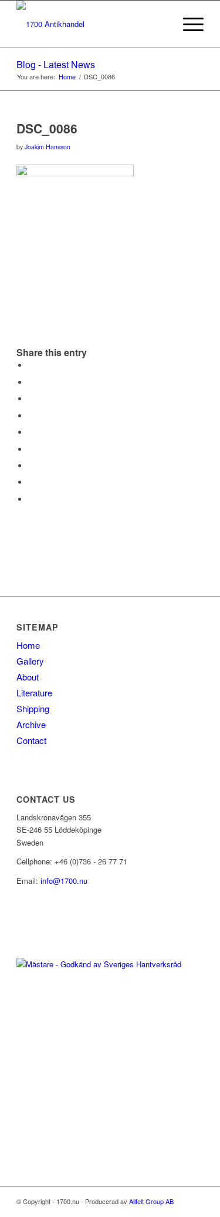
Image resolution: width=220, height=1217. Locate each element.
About (27, 676)
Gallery (30, 661)
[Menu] (187, 24)
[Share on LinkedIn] (31, 432)
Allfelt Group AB (151, 1201)
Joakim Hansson (47, 146)
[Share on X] (31, 382)
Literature (34, 692)
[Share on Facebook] (31, 365)
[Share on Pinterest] (31, 415)
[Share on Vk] (31, 465)
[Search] (159, 24)
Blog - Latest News (55, 64)
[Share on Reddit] (31, 482)
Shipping (32, 708)
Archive (31, 724)
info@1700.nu (63, 880)
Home (28, 645)
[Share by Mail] (31, 499)
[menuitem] (159, 24)
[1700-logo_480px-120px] (91, 24)
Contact (31, 740)
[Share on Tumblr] (31, 449)
